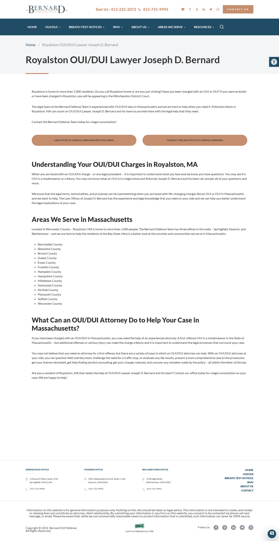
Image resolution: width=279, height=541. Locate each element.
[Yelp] (197, 9)
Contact (247, 490)
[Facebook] (190, 9)
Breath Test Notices (239, 478)
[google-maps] (183, 9)
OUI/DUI (248, 474)
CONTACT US (238, 9)
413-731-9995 (155, 9)
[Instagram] (218, 9)
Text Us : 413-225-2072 (115, 9)
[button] (274, 62)
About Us (246, 486)
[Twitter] (211, 9)
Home (32, 27)
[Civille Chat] (272, 534)
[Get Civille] (139, 529)
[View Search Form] (221, 27)
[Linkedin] (204, 9)
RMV (250, 482)
